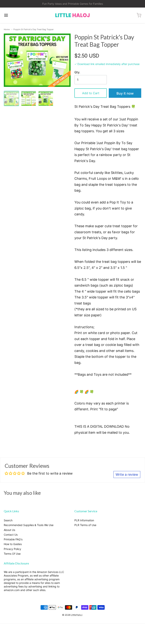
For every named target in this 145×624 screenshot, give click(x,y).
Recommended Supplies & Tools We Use (28, 525)
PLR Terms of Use (85, 525)
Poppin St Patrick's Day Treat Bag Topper (33, 29)
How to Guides (13, 544)
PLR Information (84, 520)
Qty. (77, 72)
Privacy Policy (12, 549)
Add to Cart (90, 93)
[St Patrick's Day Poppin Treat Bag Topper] (11, 98)
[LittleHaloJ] (72, 15)
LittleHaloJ (76, 614)
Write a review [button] (127, 474)
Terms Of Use (12, 553)
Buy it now (125, 93)
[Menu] (17, 15)
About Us (9, 529)
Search (8, 520)
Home (7, 29)
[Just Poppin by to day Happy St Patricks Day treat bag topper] (28, 98)
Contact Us (11, 534)
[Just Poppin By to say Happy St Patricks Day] (45, 98)
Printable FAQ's (13, 539)
